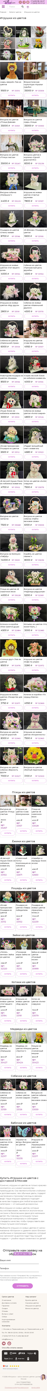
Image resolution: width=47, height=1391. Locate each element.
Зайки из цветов (5, 43)
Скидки (5, 1308)
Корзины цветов (32, 1303)
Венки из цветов (32, 1308)
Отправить (23, 1286)
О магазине (6, 1300)
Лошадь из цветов (23, 888)
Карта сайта (35, 1387)
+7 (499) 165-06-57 (38, 1)
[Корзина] (43, 6)
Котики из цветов (21, 43)
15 (29, 1253)
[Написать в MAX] (27, 2)
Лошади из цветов (37, 31)
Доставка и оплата (9, 1303)
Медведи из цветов (38, 43)
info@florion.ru (7, 1339)
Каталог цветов (15, 12)
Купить (11, 95)
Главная (3, 12)
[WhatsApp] (20, 2)
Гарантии (5, 1306)
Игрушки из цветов (33, 1306)
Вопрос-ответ (7, 1314)
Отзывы (5, 1311)
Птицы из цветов (5, 31)
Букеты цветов (31, 1300)
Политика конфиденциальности (17, 1387)
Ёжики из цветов (20, 31)
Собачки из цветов (6, 54)
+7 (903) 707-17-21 (38, 3)
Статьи (4, 1317)
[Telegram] (24, 2)
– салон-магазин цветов (25, 1377)
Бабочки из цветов (21, 54)
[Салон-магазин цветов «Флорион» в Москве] (9, 2)
